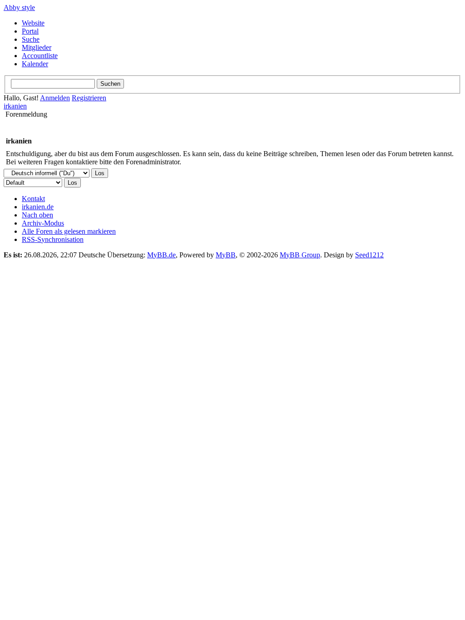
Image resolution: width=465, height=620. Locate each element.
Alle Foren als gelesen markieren (69, 231)
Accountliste (40, 55)
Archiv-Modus (43, 223)
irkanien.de (38, 207)
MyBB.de (161, 255)
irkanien (15, 106)
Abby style (19, 7)
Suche (31, 39)
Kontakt (33, 198)
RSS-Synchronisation (53, 239)
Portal (30, 31)
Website (33, 23)
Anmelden (55, 98)
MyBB (226, 255)
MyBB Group (300, 255)
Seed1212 (369, 255)
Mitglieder (36, 47)
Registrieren (89, 98)
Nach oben (37, 215)
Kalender (35, 64)
